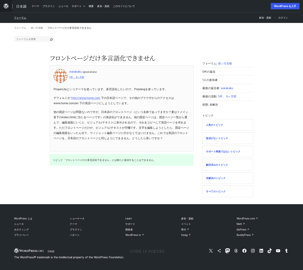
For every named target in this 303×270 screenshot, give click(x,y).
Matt (241, 223)
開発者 (129, 229)
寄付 (185, 229)
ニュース (19, 223)
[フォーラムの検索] (51, 39)
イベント (186, 223)
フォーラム (20, 17)
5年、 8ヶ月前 (76, 77)
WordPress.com (247, 218)
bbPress (243, 229)
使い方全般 (37, 27)
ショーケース (77, 218)
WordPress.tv (134, 234)
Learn (128, 218)
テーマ (73, 223)
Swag (186, 234)
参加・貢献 (187, 218)
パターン (75, 234)
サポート (130, 223)
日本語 (51, 251)
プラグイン (76, 229)
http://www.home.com (85, 98)
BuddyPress (245, 234)
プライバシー (21, 234)
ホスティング (21, 229)
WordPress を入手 (285, 6)
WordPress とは (23, 218)
